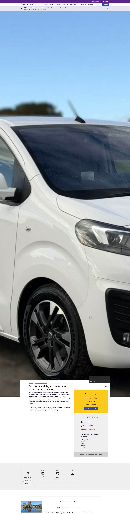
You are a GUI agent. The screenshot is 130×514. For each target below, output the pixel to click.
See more (27, 483)
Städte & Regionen (49, 4)
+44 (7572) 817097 (87, 422)
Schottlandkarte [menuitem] (92, 4)
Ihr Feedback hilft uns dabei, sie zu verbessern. (35, 9)
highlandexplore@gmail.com (88, 429)
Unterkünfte (73, 4)
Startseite (31, 383)
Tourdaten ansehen (88, 425)
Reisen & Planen (82, 4)
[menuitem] (49, 4)
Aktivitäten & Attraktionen (62, 4)
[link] (105, 4)
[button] (107, 8)
